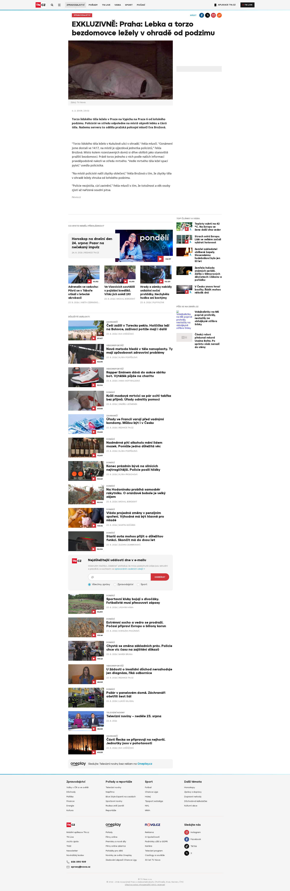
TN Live (106, 5)
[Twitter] (207, 15)
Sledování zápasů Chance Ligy (121, 860)
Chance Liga (151, 792)
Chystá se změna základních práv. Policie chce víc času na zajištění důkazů (139, 647)
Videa (117, 5)
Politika (69, 796)
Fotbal (148, 787)
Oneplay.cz (144, 763)
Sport (129, 5)
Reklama (149, 832)
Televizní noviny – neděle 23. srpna (133, 716)
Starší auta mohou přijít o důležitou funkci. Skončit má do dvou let (134, 538)
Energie (70, 805)
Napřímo (110, 792)
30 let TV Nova (152, 860)
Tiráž (68, 846)
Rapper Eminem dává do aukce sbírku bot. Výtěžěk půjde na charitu (136, 374)
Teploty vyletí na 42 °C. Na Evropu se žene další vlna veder (208, 226)
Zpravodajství (75, 5)
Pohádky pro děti (114, 850)
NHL (147, 805)
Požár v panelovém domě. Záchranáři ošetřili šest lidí (135, 694)
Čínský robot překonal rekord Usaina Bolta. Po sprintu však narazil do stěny (207, 340)
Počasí (141, 5)
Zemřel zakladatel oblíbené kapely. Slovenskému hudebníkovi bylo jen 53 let (207, 255)
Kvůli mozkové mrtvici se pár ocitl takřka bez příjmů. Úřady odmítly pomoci (138, 397)
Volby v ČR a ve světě (77, 787)
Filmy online (111, 837)
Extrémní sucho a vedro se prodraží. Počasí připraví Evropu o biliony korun (136, 624)
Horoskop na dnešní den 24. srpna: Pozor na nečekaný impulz (92, 243)
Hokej (148, 796)
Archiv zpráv (72, 841)
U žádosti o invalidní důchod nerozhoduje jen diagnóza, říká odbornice (139, 671)
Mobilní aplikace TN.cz (77, 832)
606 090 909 (78, 862)
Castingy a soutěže (155, 855)
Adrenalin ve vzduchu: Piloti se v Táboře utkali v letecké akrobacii (83, 292)
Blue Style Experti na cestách (121, 796)
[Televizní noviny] (78, 764)
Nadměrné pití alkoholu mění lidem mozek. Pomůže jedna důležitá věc (134, 444)
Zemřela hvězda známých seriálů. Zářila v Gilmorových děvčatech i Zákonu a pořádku (208, 274)
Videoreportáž (115, 345)
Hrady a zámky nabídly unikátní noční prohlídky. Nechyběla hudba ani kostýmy (156, 292)
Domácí (110, 392)
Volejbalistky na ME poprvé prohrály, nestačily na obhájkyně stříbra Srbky (207, 318)
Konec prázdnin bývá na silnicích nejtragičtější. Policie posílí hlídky (133, 467)
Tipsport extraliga (154, 801)
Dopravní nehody (192, 796)
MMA (147, 810)
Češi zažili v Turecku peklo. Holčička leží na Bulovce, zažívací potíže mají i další (137, 327)
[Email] (213, 15)
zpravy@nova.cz (80, 867)
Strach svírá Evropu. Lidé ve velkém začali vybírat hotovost (208, 239)
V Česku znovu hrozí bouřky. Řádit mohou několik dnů (208, 289)
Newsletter (72, 850)
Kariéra (148, 846)
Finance (70, 801)
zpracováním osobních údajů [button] (129, 569)
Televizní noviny (115, 713)
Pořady (93, 5)
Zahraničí (112, 322)
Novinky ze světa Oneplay (119, 855)
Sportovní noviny (114, 801)
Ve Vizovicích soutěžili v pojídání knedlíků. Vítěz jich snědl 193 (119, 290)
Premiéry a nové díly (116, 841)
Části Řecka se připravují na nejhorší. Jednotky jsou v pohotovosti (135, 741)
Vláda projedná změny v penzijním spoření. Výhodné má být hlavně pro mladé (135, 516)
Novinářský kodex (75, 855)
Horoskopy (189, 787)
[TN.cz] (40, 5)
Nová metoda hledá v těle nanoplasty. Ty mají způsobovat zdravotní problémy (139, 350)
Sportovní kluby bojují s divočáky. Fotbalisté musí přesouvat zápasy (133, 600)
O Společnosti (152, 837)
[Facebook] (201, 15)
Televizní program (154, 850)
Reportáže (111, 810)
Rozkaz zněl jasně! (115, 805)
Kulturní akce (190, 805)
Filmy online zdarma (116, 846)
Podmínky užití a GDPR (156, 841)
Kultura (69, 810)
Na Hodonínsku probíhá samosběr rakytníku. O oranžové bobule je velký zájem (136, 493)
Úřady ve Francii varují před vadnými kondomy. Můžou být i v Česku (135, 421)
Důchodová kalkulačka (195, 801)
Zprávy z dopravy (192, 792)
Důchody (71, 792)
